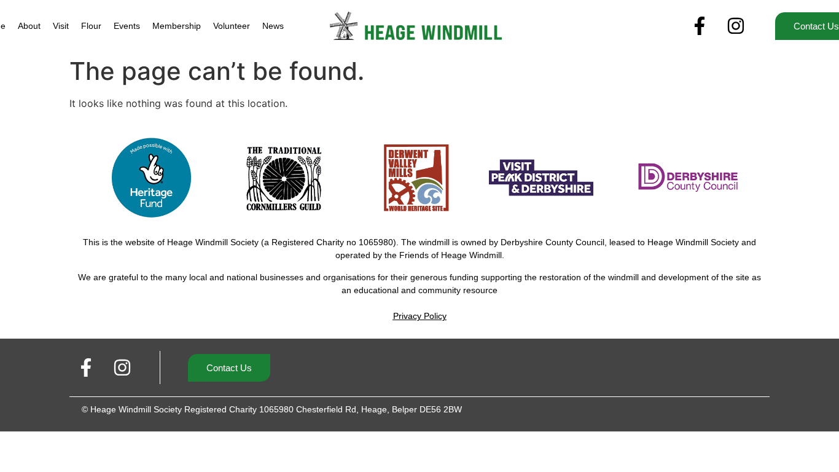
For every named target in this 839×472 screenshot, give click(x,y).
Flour (91, 26)
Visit (61, 26)
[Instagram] (735, 25)
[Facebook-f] (699, 25)
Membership (176, 26)
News (273, 26)
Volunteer (231, 26)
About (29, 26)
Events (127, 26)
